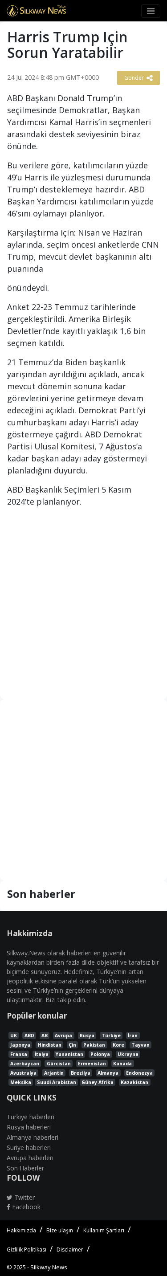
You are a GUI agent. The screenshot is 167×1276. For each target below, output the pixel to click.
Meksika (20, 1082)
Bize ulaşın (59, 1230)
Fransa (18, 1054)
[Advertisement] (83, 602)
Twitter (23, 1197)
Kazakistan (134, 1082)
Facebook (25, 1207)
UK (13, 1035)
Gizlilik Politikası (26, 1249)
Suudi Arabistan (56, 1082)
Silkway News (48, 1267)
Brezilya (80, 1073)
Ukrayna (128, 1054)
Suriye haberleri (29, 1147)
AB (44, 1035)
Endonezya (139, 1073)
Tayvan (140, 1045)
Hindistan (49, 1045)
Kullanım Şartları (103, 1230)
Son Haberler (25, 1168)
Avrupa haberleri (30, 1158)
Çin (72, 1045)
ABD (29, 1035)
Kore (118, 1045)
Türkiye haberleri (30, 1117)
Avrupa (63, 1035)
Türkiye (111, 1035)
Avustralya (23, 1073)
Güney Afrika (97, 1082)
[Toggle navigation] (150, 11)
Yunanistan (69, 1054)
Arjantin (54, 1073)
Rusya (87, 1035)
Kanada (122, 1063)
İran (133, 1035)
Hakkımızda (21, 1230)
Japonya (20, 1045)
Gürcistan (59, 1063)
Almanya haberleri (32, 1137)
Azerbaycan (24, 1063)
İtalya (42, 1054)
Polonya (100, 1054)
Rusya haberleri (29, 1127)
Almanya (108, 1073)
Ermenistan (92, 1063)
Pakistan (94, 1045)
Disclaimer (70, 1249)
